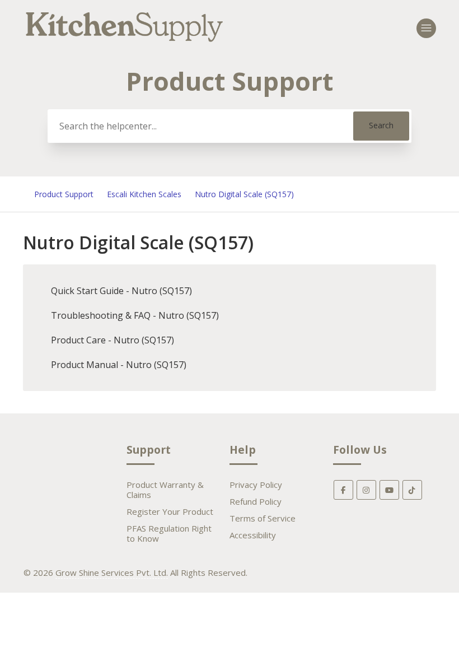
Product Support (63, 194)
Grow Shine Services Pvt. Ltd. (111, 572)
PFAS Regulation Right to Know (169, 533)
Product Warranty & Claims (165, 489)
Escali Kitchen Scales (144, 194)
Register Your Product (170, 511)
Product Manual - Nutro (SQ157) (118, 365)
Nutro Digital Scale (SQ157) (244, 194)
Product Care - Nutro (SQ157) (112, 340)
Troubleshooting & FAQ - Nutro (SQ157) (135, 315)
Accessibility (253, 535)
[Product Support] (124, 43)
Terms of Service (263, 518)
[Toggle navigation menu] (426, 28)
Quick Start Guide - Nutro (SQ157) (121, 291)
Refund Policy (256, 501)
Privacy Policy (256, 484)
